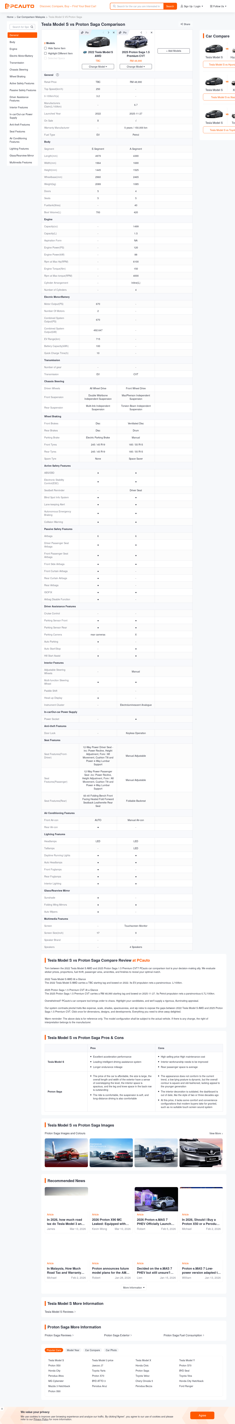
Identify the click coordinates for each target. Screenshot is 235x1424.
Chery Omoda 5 (144, 1381)
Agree (202, 1415)
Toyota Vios (185, 1375)
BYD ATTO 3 (99, 1381)
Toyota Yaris (98, 1370)
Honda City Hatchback (191, 1381)
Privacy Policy (41, 1419)
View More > (216, 1133)
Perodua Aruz (99, 1386)
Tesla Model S (56, 1360)
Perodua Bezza (144, 1386)
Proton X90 (54, 1391)
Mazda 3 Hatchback (59, 1386)
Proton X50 (54, 1365)
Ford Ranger (186, 1386)
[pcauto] (19, 6)
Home (10, 17)
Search (170, 6)
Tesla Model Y (187, 1360)
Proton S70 (185, 1365)
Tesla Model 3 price (102, 1360)
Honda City (54, 1370)
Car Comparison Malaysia (31, 17)
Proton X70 (98, 1375)
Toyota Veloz (142, 1375)
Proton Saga (142, 1370)
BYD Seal (184, 1370)
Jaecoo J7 (97, 1365)
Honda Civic (142, 1365)
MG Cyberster (56, 1381)
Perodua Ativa (56, 1375)
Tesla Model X (143, 1360)
